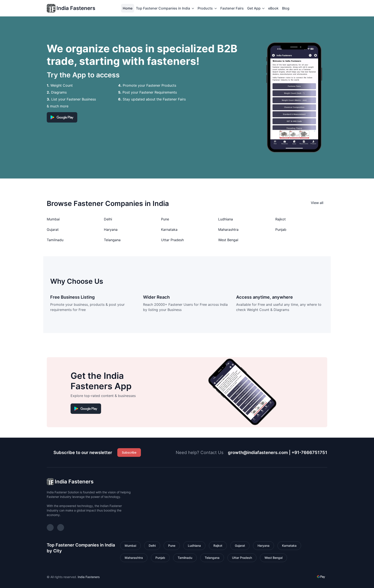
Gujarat (53, 229)
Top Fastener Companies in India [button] (163, 8)
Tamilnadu (55, 240)
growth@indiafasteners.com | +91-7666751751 (277, 452)
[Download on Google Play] (62, 117)
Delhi (108, 219)
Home (127, 8)
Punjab (280, 229)
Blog (285, 8)
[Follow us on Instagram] (50, 527)
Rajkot (280, 219)
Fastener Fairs (232, 8)
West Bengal (228, 240)
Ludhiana (225, 219)
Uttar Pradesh (172, 240)
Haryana (111, 229)
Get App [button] (254, 8)
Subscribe (129, 452)
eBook (273, 8)
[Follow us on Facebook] (60, 527)
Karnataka (169, 229)
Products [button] (205, 8)
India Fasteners (75, 8)
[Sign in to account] (295, 8)
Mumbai (53, 219)
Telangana (112, 240)
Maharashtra (228, 229)
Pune (165, 219)
